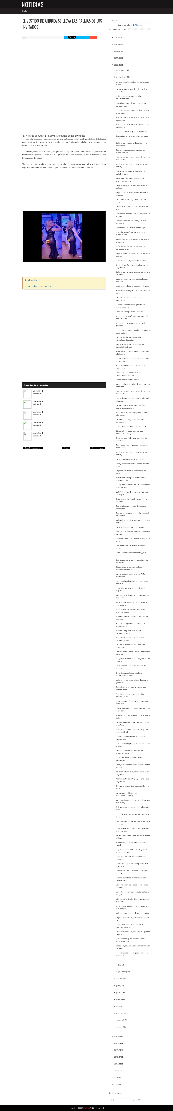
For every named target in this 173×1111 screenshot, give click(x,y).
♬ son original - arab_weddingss (39, 286)
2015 (116, 1077)
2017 (116, 1064)
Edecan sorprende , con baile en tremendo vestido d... (129, 568)
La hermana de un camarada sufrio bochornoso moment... (130, 406)
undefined (38, 391)
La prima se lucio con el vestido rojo (130, 227)
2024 (116, 51)
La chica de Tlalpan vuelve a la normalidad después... (128, 338)
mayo (118, 999)
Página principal (115, 1093)
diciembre (120, 70)
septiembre (121, 972)
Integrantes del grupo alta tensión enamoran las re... (130, 179)
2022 (116, 65)
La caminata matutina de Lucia (128, 379)
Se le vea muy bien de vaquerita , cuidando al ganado (129, 631)
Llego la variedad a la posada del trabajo (132, 286)
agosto (119, 978)
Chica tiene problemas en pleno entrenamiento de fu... (129, 674)
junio (118, 992)
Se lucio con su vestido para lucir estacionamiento (129, 97)
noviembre (121, 77)
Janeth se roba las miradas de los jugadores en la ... (129, 751)
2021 (116, 1036)
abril (118, 1006)
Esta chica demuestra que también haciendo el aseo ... (130, 638)
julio (118, 985)
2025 (116, 44)
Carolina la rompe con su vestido (129, 311)
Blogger (138, 25)
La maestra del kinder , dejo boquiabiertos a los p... (127, 794)
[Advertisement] (64, 61)
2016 (116, 1070)
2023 (116, 58)
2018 (116, 1057)
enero (119, 1027)
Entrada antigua (97, 448)
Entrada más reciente (33, 448)
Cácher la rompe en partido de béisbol (131, 131)
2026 (116, 37)
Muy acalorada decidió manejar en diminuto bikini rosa (130, 345)
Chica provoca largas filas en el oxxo (131, 260)
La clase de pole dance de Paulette (130, 527)
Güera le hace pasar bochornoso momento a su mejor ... (129, 432)
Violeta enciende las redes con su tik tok (132, 913)
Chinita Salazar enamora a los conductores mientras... (128, 374)
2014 (116, 1084)
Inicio (24, 11)
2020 (116, 1043)
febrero (119, 1020)
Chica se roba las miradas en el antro (131, 426)
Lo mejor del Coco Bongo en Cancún (130, 459)
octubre (119, 965)
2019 (116, 1050)
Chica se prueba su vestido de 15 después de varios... (129, 925)
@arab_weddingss (32, 280)
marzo (119, 1013)
